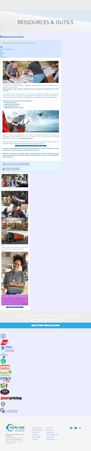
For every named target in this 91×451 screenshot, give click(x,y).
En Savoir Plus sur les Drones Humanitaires (30, 145)
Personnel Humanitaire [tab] (6, 49)
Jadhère (37, 325)
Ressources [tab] (3, 57)
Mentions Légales (50, 439)
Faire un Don (49, 427)
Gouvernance (35, 434)
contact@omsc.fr (18, 439)
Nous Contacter (50, 437)
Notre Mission (35, 432)
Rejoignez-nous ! (15, 307)
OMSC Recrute (49, 430)
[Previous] (1, 245)
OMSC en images (36, 437)
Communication (50, 432)
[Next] (2, 245)
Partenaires (35, 439)
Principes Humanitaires (38, 430)
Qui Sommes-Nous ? (37, 427)
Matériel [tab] (2, 53)
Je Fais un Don (51, 325)
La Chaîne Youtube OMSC (52, 434)
